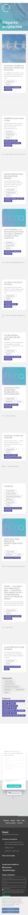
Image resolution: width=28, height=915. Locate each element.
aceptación (15, 715)
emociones (6, 708)
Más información (10, 904)
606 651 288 (15, 851)
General (6, 692)
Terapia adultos (8, 681)
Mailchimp (8, 888)
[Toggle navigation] (25, 7)
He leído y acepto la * (12, 780)
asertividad (6, 701)
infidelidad (6, 713)
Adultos (13, 820)
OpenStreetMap (25, 815)
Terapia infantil (19, 689)
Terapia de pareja (9, 684)
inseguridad (21, 710)
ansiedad (12, 703)
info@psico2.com (9, 847)
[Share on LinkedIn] (20, 93)
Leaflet (19, 815)
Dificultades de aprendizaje (11, 686)
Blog (23, 820)
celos (15, 706)
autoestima (6, 715)
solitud (22, 701)
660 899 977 (8, 851)
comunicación (7, 706)
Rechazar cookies (10, 911)
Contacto (20, 823)
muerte (14, 708)
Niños (18, 820)
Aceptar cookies (10, 909)
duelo (22, 715)
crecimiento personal (9, 710)
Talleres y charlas (10, 823)
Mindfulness (7, 689)
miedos (5, 703)
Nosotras (6, 820)
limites (14, 713)
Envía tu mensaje (14, 786)
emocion (14, 701)
